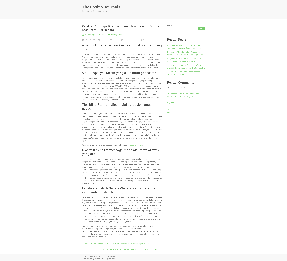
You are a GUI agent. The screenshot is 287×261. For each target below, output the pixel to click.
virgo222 (170, 112)
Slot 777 (170, 103)
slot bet (170, 110)
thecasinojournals (135, 145)
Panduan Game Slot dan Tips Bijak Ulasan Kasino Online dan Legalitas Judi (132, 249)
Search (169, 25)
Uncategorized (116, 35)
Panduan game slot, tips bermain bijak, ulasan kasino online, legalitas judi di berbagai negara (127, 40)
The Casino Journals (101, 7)
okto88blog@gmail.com (94, 35)
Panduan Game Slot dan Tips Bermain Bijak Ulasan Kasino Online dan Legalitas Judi (115, 244)
